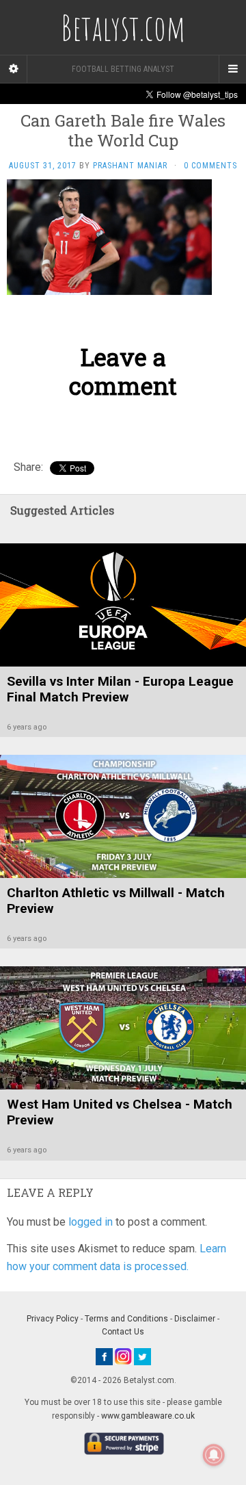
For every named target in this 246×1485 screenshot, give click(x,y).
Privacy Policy (53, 1318)
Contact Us (123, 1331)
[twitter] (142, 1355)
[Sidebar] (13, 69)
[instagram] (123, 1355)
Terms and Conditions (126, 1318)
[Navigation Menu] (232, 69)
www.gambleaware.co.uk (148, 1416)
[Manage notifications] (214, 1455)
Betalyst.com (123, 27)
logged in (90, 1221)
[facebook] (104, 1355)
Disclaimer (194, 1318)
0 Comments (210, 165)
